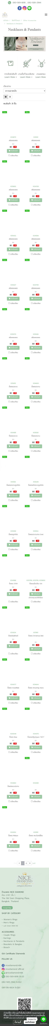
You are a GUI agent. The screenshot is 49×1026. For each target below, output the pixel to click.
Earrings (7, 938)
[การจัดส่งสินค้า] (11, 63)
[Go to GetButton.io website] (43, 1023)
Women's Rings (10, 919)
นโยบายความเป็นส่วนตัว (17, 1018)
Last (33, 863)
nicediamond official (14, 969)
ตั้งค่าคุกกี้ (18, 1022)
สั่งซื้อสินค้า (14, 151)
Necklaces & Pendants (14, 941)
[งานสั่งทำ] (26, 63)
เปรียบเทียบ (14, 156)
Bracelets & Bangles (13, 944)
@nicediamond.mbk (14, 972)
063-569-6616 (19, 2)
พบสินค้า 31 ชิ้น (9, 103)
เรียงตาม (8, 86)
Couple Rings (9, 934)
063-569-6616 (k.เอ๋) (15, 976)
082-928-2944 (34, 2)
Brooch (7, 947)
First (15, 863)
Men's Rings (9, 922)
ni (13, 965)
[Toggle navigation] (46, 14)
